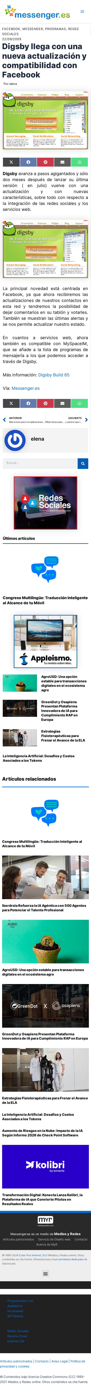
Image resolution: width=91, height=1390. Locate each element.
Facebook (11, 29)
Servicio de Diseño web (54, 1239)
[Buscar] (83, 463)
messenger (32, 29)
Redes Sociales (18, 1331)
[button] (45, 1273)
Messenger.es (26, 388)
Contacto (81, 1239)
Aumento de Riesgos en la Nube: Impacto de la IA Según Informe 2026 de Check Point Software (42, 1133)
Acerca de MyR (46, 1244)
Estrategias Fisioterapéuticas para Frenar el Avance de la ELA (63, 735)
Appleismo (15, 1306)
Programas (55, 29)
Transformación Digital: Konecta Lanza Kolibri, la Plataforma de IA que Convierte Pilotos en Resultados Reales (42, 1199)
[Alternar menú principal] (82, 11)
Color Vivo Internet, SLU (33, 1255)
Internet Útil (15, 1341)
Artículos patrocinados (18, 1239)
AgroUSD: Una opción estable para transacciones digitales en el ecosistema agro (64, 683)
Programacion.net (20, 1301)
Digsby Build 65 (53, 374)
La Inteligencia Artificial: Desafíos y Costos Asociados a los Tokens (38, 758)
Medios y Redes (67, 1234)
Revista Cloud (17, 1336)
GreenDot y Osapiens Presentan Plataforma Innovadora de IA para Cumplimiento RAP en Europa (59, 711)
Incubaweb (15, 1311)
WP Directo (15, 1316)
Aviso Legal (59, 1361)
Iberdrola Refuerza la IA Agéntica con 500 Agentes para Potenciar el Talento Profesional (44, 907)
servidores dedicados (71, 1259)
